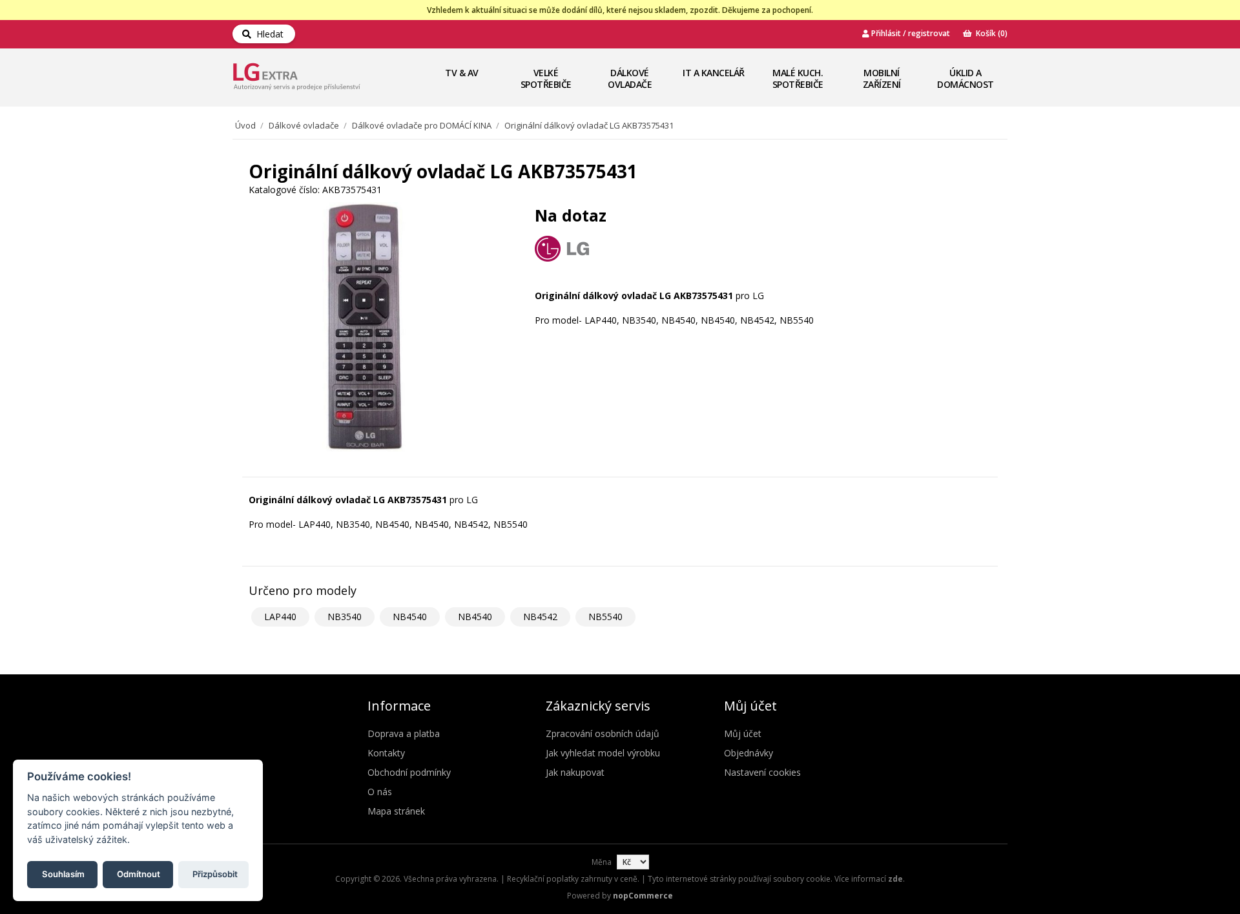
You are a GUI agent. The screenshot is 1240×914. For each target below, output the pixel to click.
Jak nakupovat (575, 772)
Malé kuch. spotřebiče (797, 78)
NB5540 (605, 616)
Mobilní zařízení (882, 78)
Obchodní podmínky (409, 772)
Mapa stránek (396, 811)
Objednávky (748, 753)
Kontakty (386, 753)
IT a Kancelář (714, 73)
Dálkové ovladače (630, 78)
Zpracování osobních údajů (602, 733)
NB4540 (410, 616)
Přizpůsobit (215, 873)
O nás (379, 791)
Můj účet (742, 733)
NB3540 (344, 616)
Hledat (267, 34)
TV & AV (462, 73)
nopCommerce (643, 895)
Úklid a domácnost (965, 78)
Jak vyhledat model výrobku (603, 753)
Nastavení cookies (762, 772)
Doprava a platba (403, 733)
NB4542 (540, 616)
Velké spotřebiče (546, 78)
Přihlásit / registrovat (909, 33)
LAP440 (280, 616)
